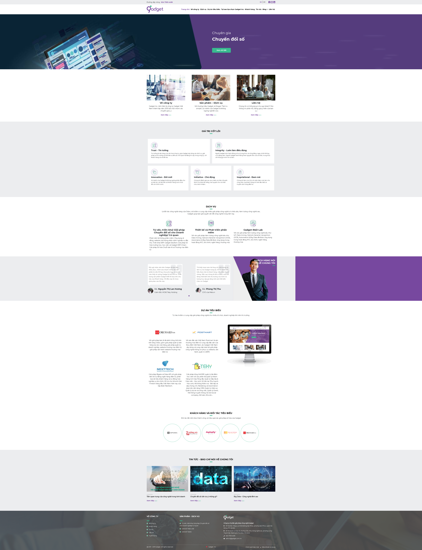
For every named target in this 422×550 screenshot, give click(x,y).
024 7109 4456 (167, 2)
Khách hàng (250, 9)
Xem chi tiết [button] (221, 50)
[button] (189, 295)
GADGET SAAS (186, 532)
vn (261, 2)
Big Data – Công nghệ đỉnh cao (246, 497)
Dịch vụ (203, 9)
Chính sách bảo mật (252, 547)
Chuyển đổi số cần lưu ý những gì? (203, 497)
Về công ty (195, 9)
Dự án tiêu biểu (213, 9)
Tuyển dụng (153, 535)
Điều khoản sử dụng (268, 547)
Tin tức (258, 9)
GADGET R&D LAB (188, 529)
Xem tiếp (165, 115)
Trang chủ (185, 9)
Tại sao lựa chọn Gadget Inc (232, 9)
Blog (265, 9)
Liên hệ (272, 9)
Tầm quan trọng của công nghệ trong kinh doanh (166, 497)
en (264, 2)
